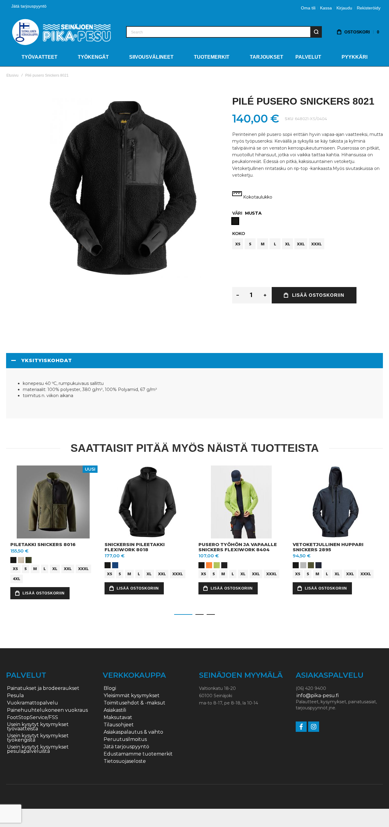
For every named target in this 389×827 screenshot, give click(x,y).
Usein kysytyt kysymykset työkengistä (38, 738)
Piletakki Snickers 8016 (43, 544)
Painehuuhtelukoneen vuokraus (47, 710)
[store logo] (61, 32)
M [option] (263, 244)
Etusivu (12, 75)
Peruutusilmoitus (125, 739)
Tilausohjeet (119, 725)
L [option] (275, 244)
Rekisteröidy (368, 7)
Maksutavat (118, 717)
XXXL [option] (316, 244)
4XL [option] (16, 578)
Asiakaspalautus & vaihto (133, 732)
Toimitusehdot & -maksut (134, 703)
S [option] (250, 244)
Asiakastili (115, 710)
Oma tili (308, 7)
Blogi (110, 688)
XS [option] (237, 244)
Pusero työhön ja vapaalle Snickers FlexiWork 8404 (237, 547)
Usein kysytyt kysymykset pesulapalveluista (38, 749)
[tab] (194, 360)
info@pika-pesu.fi (318, 695)
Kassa (326, 7)
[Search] (316, 32)
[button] (183, 614)
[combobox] (224, 32)
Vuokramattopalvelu (32, 703)
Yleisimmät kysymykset (132, 695)
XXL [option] (301, 244)
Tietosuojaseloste (125, 761)
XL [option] (287, 244)
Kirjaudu (344, 7)
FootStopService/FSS (32, 717)
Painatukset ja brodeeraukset (43, 688)
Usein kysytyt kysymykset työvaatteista (38, 727)
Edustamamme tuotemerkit (138, 754)
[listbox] (307, 222)
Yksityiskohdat (46, 360)
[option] (235, 221)
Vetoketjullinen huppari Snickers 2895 (328, 547)
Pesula (15, 695)
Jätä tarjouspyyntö (28, 6)
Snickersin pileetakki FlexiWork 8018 (135, 547)
